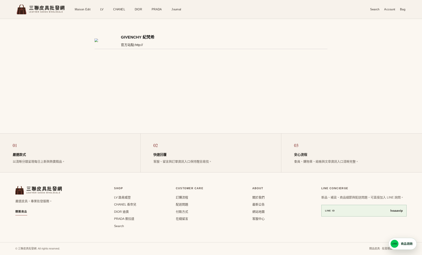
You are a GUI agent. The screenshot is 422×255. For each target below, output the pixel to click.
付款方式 (182, 211)
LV (102, 9)
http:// (139, 45)
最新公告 (258, 204)
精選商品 (21, 211)
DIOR (138, 9)
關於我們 (258, 197)
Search (375, 9)
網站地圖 (258, 211)
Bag (402, 9)
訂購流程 (182, 197)
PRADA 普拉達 (124, 218)
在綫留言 (182, 218)
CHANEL (119, 9)
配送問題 (182, 204)
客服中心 (258, 218)
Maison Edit (83, 9)
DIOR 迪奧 (121, 211)
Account (389, 9)
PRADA (157, 9)
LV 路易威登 (122, 197)
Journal (176, 9)
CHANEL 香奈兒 (125, 204)
